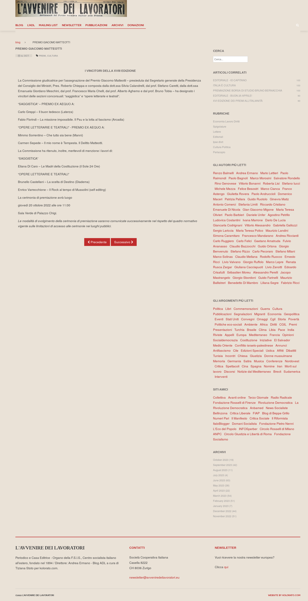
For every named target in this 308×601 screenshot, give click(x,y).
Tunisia (219, 355)
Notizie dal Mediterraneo (255, 371)
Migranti (261, 314)
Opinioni (288, 334)
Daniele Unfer (256, 214)
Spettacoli (234, 366)
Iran (281, 366)
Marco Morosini (261, 178)
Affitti (281, 350)
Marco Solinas (223, 256)
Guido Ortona (268, 246)
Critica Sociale (261, 418)
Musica (260, 361)
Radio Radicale (282, 397)
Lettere (217, 131)
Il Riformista (280, 418)
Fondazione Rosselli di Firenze (235, 402)
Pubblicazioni (96, 25)
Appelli (230, 334)
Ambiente (252, 324)
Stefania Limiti (248, 204)
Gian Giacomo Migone (259, 209)
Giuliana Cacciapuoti (249, 267)
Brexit (278, 371)
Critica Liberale (241, 413)
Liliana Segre (270, 282)
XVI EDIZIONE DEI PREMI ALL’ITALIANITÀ (238, 101)
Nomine (270, 366)
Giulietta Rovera (239, 193)
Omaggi (263, 319)
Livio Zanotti (274, 267)
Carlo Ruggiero (224, 241)
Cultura (52, 55)
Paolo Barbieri (235, 214)
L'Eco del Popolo (226, 429)
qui (226, 567)
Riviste (219, 334)
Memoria (220, 361)
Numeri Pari (222, 418)
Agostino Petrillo (279, 214)
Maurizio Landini (278, 230)
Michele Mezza (226, 188)
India (291, 329)
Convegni (249, 319)
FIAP (257, 413)
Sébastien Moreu (239, 272)
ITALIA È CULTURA (224, 85)
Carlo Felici (244, 241)
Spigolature (219, 126)
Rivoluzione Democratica (276, 402)
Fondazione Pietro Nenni (277, 423)
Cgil (274, 319)
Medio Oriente (224, 345)
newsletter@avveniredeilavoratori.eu (154, 577)
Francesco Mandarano (258, 235)
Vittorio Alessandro (258, 225)
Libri (229, 308)
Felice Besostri (249, 188)
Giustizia (257, 355)
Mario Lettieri (270, 173)
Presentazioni (223, 329)
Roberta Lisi (272, 183)
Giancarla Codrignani (228, 225)
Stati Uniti (233, 319)
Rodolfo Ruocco (272, 256)
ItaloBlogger (222, 423)
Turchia (240, 329)
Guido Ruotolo (258, 199)
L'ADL (31, 25)
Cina (246, 366)
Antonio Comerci (225, 204)
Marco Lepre (275, 262)
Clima (264, 329)
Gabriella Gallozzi (286, 225)
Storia (283, 319)
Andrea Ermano (248, 173)
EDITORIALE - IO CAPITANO (230, 80)
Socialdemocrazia (226, 340)
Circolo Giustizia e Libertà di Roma (249, 434)
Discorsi (230, 371)
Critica (220, 366)
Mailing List (48, 25)
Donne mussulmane (279, 355)
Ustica (271, 350)
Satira (249, 361)
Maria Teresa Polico (250, 230)
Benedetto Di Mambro (244, 282)
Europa (242, 334)
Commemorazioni (247, 308)
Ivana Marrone (253, 220)
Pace (282, 329)
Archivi (117, 25)
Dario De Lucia (276, 220)
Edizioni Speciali (253, 350)
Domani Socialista (245, 423)
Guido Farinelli (269, 277)
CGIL (284, 324)
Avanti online (238, 397)
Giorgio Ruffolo (254, 262)
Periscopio (219, 152)
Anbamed (258, 408)
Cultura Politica (222, 147)
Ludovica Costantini (227, 220)
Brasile (253, 329)
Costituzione (250, 340)
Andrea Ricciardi (288, 235)
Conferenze (275, 361)
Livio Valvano (232, 262)
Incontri (231, 355)
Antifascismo (223, 350)
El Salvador (283, 340)
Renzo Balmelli (224, 173)
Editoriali (218, 137)
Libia (273, 329)
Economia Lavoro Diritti (226, 121)
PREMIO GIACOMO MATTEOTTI (38, 48)
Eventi (220, 319)
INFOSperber (249, 429)
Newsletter (71, 25)
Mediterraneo (259, 334)
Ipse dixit (218, 142)
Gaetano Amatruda (268, 241)
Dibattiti (292, 350)
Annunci (281, 345)
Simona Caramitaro (227, 235)
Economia (276, 314)
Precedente (98, 242)
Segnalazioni (244, 314)
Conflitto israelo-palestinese (255, 345)
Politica (219, 308)
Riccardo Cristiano (273, 204)
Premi (42, 55)
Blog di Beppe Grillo (276, 413)
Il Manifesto (240, 418)
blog (19, 25)
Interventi (222, 376)
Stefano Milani (286, 251)
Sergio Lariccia (224, 230)
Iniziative (267, 340)
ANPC (218, 434)
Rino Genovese (226, 183)
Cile (237, 350)
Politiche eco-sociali (229, 324)
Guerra (266, 308)
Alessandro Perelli (266, 272)
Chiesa (244, 355)
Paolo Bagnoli (239, 178)
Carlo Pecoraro (263, 251)
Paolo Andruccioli (264, 193)
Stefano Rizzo (241, 251)
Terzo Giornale (259, 397)
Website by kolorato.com (284, 595)
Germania (235, 361)
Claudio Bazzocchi (243, 246)
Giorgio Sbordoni (245, 277)
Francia (276, 334)
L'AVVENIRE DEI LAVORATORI (50, 548)
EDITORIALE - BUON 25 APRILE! (232, 95)
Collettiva (220, 397)
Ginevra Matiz (280, 199)
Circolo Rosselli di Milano (278, 429)
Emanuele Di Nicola (227, 209)
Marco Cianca (271, 188)
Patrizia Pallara (236, 199)
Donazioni (136, 25)
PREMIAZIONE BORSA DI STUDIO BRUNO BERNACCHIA (247, 90)
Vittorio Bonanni (250, 183)
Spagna (257, 366)
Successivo (122, 242)
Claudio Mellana (247, 256)
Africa (265, 324)
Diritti (274, 324)
